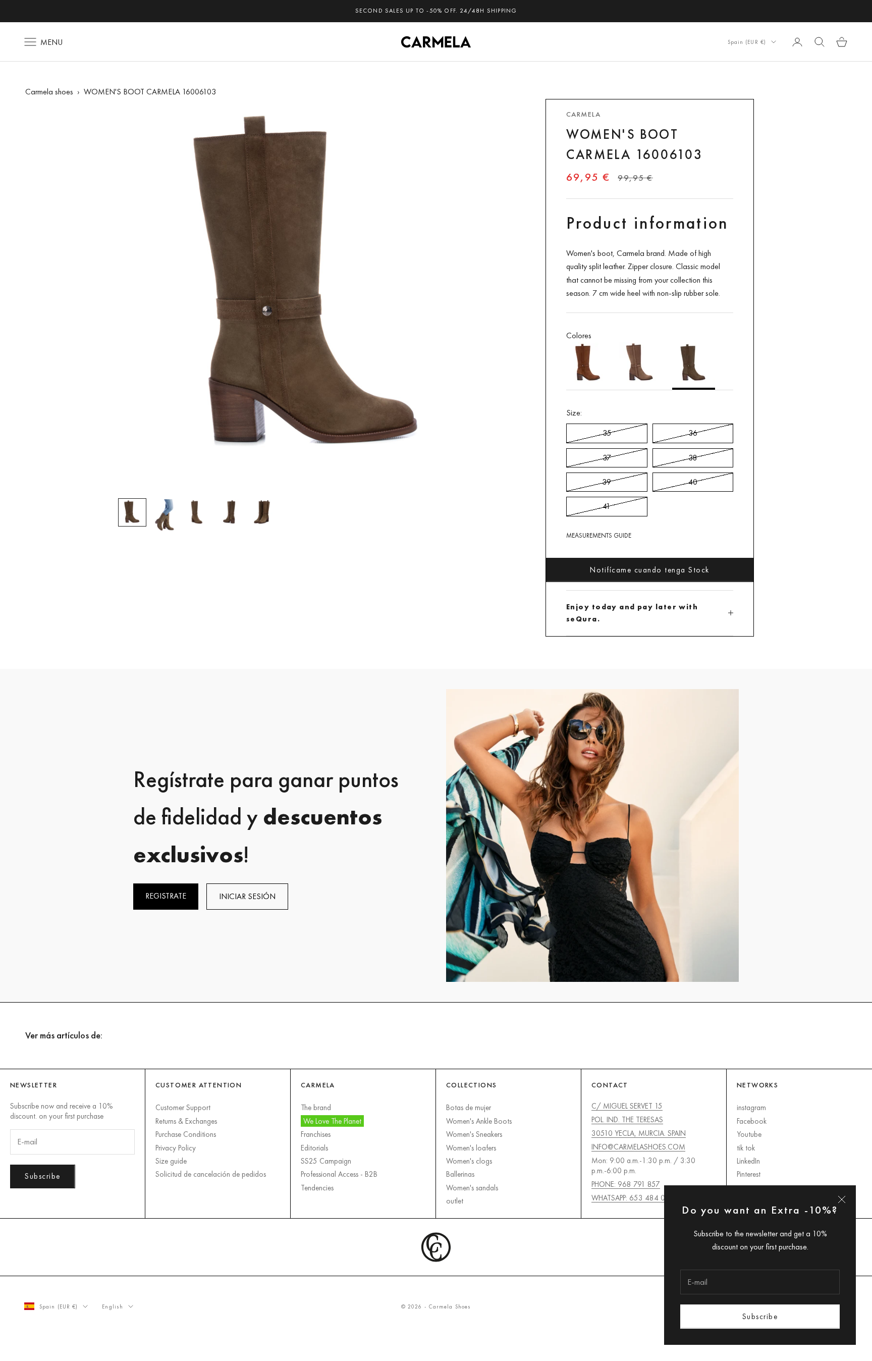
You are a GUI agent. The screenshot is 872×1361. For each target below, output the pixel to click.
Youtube (749, 1134)
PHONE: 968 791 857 (625, 1184)
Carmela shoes (49, 91)
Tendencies (317, 1187)
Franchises (316, 1134)
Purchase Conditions (185, 1134)
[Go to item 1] (132, 512)
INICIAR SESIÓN (247, 896)
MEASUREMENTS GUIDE (598, 535)
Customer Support (182, 1107)
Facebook (752, 1121)
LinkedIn (748, 1161)
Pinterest (748, 1174)
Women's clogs (469, 1161)
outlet (454, 1201)
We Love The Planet (332, 1121)
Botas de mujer (468, 1107)
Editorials (314, 1148)
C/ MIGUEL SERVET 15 (627, 1106)
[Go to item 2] (164, 515)
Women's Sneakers (474, 1134)
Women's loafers (471, 1148)
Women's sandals (472, 1187)
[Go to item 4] (229, 512)
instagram (751, 1107)
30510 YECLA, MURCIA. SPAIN (638, 1133)
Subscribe (760, 1316)
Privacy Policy (175, 1148)
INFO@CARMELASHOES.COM (638, 1146)
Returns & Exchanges (186, 1121)
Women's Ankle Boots (479, 1121)
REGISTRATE (165, 896)
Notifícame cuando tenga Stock (650, 569)
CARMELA (583, 114)
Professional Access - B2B (339, 1174)
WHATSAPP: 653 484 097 (632, 1197)
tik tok (746, 1148)
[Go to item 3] (197, 512)
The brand (316, 1107)
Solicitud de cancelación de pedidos (210, 1174)
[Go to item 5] (261, 512)
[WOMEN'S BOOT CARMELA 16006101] (587, 366)
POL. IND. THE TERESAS (627, 1119)
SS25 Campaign (326, 1161)
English (112, 1306)
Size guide (171, 1161)
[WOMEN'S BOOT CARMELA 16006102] (640, 366)
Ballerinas (460, 1174)
